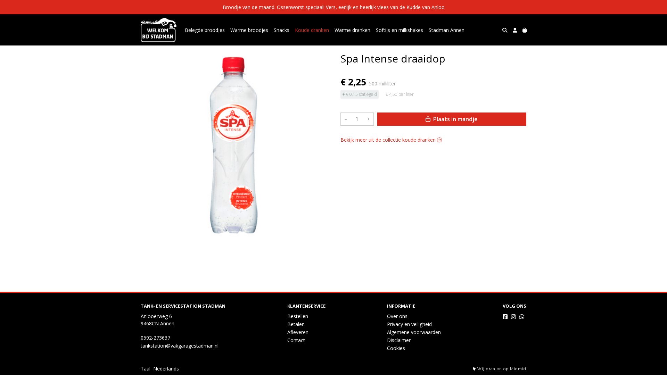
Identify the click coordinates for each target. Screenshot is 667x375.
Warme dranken (352, 30)
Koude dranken (312, 30)
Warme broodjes (249, 30)
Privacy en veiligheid (409, 324)
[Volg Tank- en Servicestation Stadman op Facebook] (505, 316)
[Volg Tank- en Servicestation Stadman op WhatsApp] (521, 316)
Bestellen (297, 316)
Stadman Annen (446, 30)
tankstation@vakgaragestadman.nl (180, 345)
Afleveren (297, 332)
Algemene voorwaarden (414, 332)
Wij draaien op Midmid (501, 369)
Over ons (397, 316)
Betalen (296, 324)
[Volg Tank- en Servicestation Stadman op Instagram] (513, 316)
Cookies (396, 348)
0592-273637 (155, 337)
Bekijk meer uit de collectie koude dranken (388, 139)
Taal (145, 368)
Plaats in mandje (455, 119)
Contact (296, 340)
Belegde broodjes (205, 30)
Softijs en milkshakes (399, 30)
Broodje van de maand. (249, 7)
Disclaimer (399, 340)
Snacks (281, 30)
